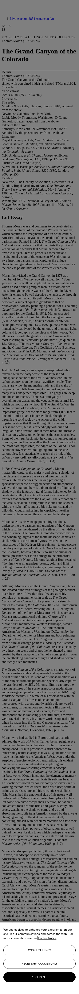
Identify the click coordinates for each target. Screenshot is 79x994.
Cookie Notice (47, 938)
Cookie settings (39, 950)
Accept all (39, 977)
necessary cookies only (40, 963)
